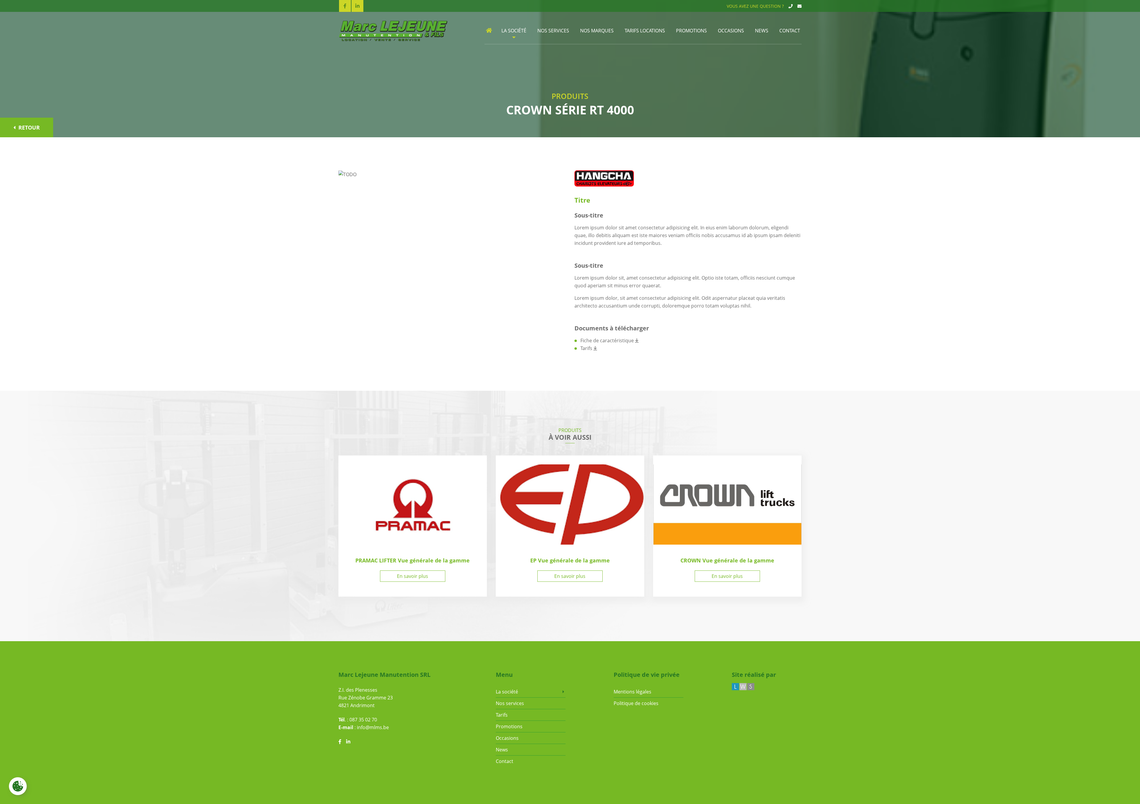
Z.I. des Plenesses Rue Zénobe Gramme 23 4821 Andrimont (365, 698)
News (761, 30)
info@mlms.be (373, 727)
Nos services (553, 30)
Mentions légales (632, 691)
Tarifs (586, 348)
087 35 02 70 (363, 719)
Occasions (731, 30)
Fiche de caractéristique (607, 340)
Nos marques (597, 30)
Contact (789, 30)
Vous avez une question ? (755, 6)
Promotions (691, 30)
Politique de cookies (636, 703)
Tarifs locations (645, 30)
